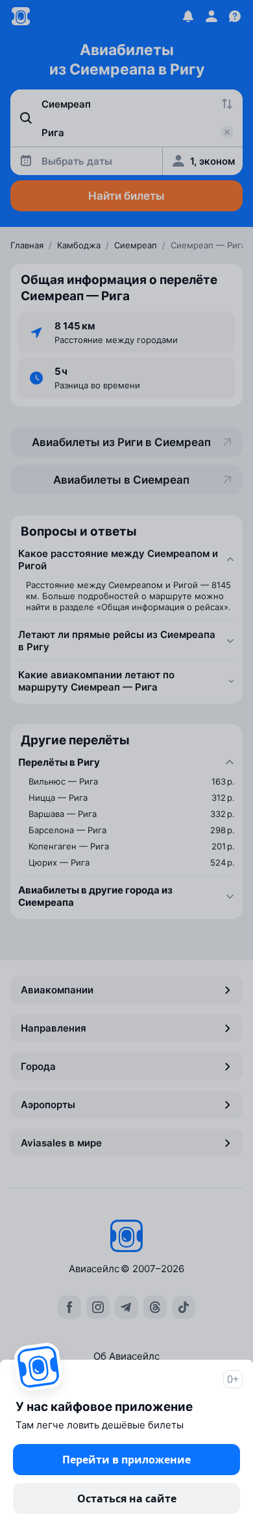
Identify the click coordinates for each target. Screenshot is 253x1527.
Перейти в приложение (126, 1459)
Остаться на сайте (126, 1498)
